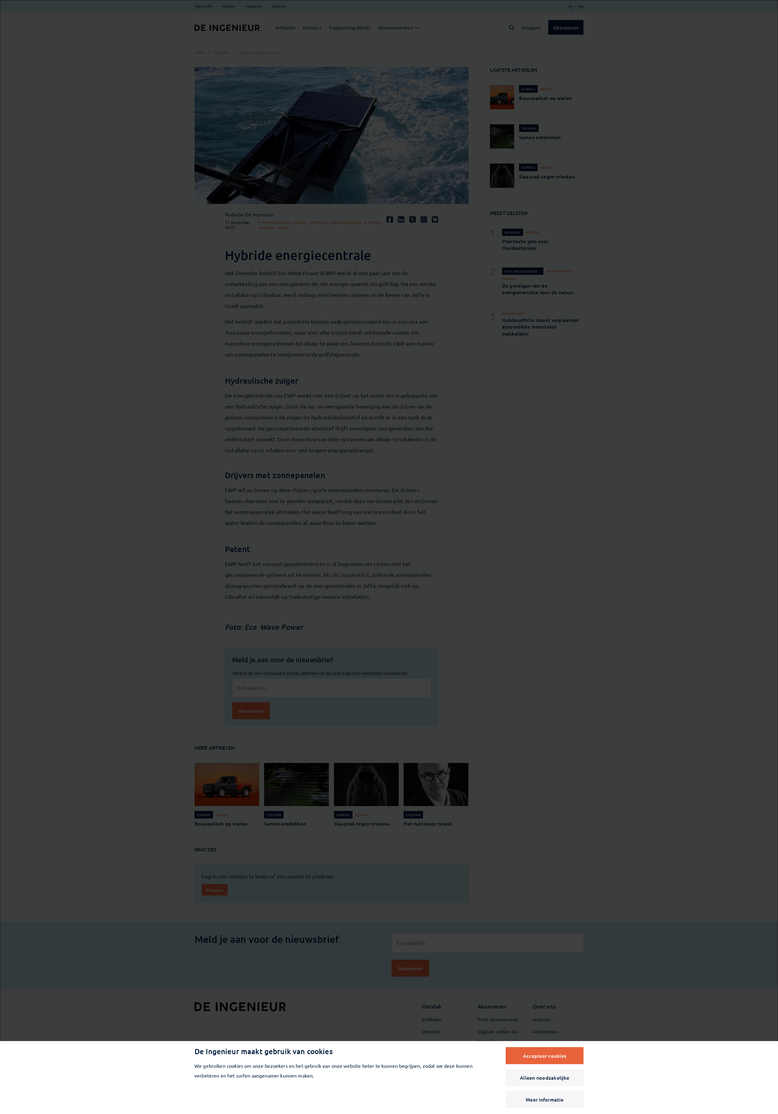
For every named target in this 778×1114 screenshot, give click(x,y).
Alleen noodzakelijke (544, 1077)
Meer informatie (544, 1099)
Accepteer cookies (544, 1055)
